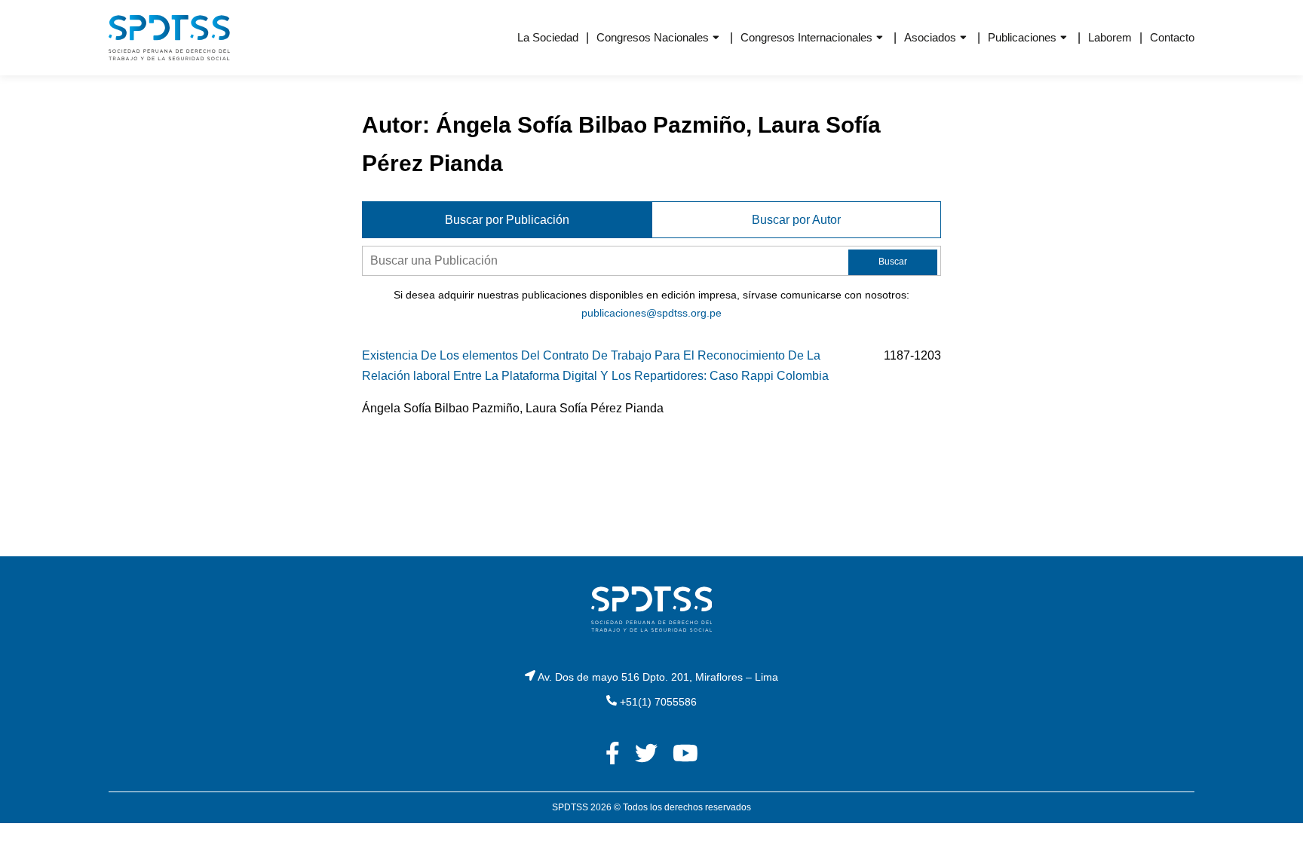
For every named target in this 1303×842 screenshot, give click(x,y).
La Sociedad (547, 37)
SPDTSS (570, 807)
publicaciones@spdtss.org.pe (651, 313)
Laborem (1110, 37)
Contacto (1172, 37)
